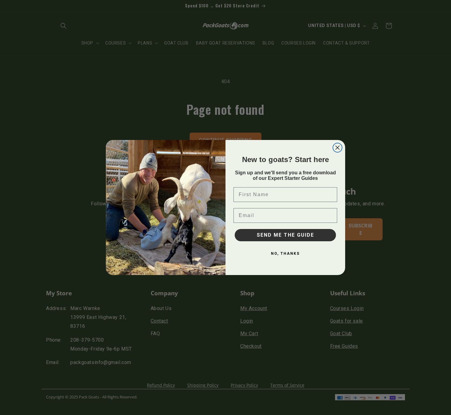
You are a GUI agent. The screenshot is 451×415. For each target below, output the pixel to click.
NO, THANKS (285, 253)
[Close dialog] (337, 147)
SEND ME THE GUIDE (285, 235)
